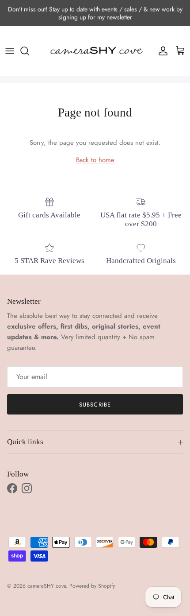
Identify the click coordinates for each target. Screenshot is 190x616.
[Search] (29, 51)
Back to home (95, 160)
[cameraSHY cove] (95, 51)
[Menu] (9, 51)
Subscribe (94, 404)
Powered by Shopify (92, 586)
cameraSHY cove (46, 586)
